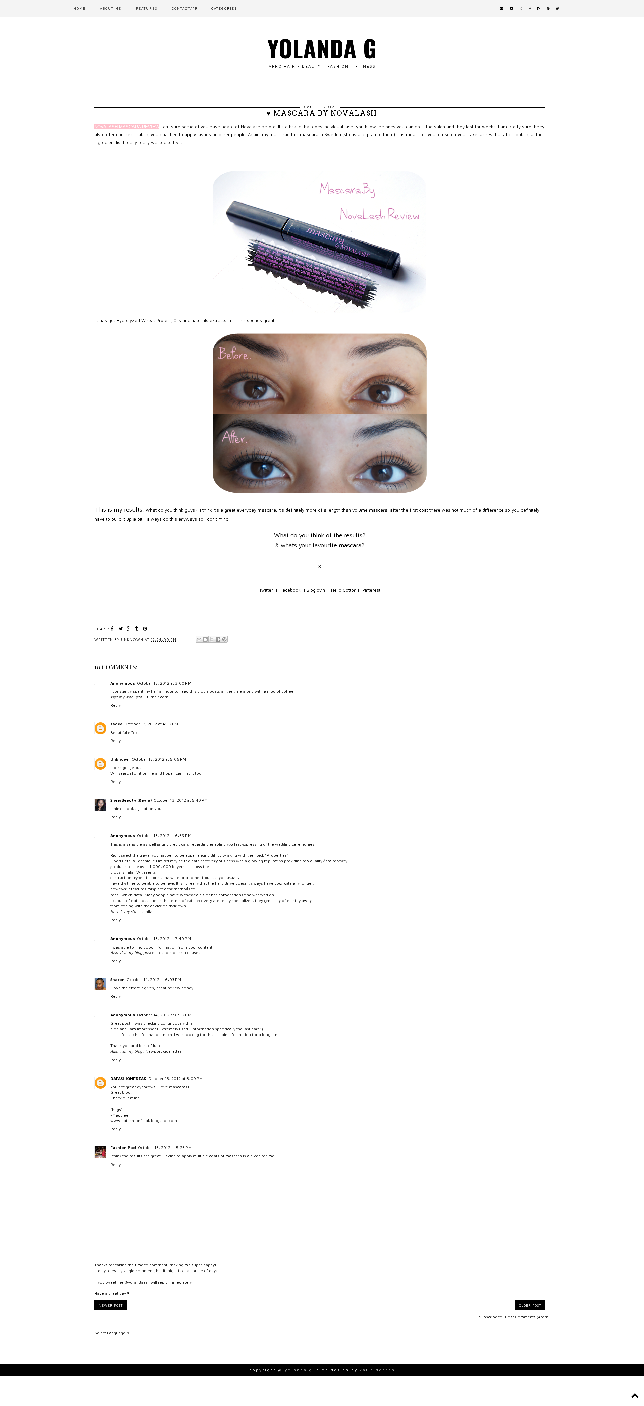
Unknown (120, 759)
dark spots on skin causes (176, 952)
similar (128, 872)
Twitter (266, 590)
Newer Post (111, 1305)
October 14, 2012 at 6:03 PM (154, 979)
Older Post (530, 1305)
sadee (116, 723)
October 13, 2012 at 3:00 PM (164, 683)
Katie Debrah (377, 1369)
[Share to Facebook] (218, 639)
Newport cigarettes (163, 1051)
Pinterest (371, 590)
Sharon (117, 979)
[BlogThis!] (205, 639)
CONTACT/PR (185, 8)
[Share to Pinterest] (224, 639)
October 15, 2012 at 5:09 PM (175, 1078)
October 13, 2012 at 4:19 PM (151, 723)
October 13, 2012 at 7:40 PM (164, 938)
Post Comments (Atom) (527, 1316)
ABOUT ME (110, 8)
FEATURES (146, 8)
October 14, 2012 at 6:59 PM (164, 1014)
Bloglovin (316, 590)
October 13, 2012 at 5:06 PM (159, 759)
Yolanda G (322, 47)
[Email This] (199, 639)
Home (80, 8)
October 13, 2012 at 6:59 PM (164, 835)
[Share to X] (211, 639)
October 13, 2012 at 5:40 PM (181, 800)
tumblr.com (157, 696)
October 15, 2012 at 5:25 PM (165, 1147)
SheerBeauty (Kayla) (131, 800)
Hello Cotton (343, 590)
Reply (115, 705)
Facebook (290, 590)
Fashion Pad (123, 1147)
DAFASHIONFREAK (128, 1078)
